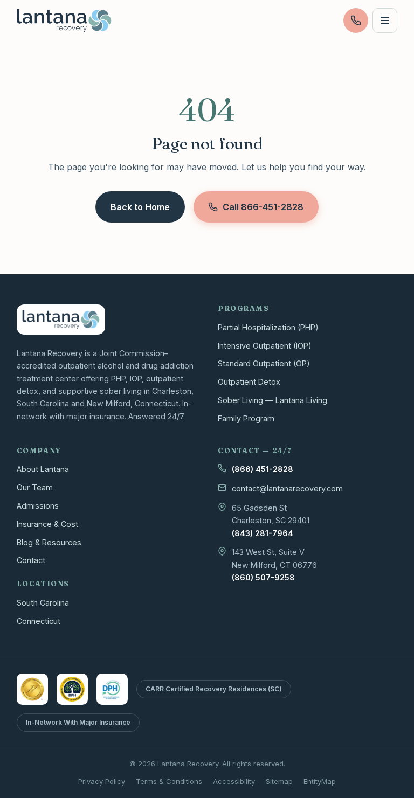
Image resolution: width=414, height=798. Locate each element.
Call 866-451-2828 (263, 207)
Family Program (246, 418)
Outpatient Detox (249, 381)
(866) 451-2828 (262, 469)
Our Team (35, 487)
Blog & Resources (49, 542)
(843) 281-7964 (262, 533)
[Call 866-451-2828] (355, 20)
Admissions (38, 505)
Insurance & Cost (47, 524)
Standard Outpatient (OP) (264, 363)
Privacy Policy (101, 781)
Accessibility (234, 781)
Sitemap (279, 781)
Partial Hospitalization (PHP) (268, 327)
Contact (31, 560)
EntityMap (319, 781)
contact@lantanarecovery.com (287, 488)
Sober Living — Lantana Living (272, 400)
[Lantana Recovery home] (64, 20)
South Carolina (43, 602)
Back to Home (140, 207)
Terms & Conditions (169, 781)
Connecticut (38, 621)
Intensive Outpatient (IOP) (265, 345)
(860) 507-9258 (263, 577)
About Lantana (43, 469)
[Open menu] (384, 20)
